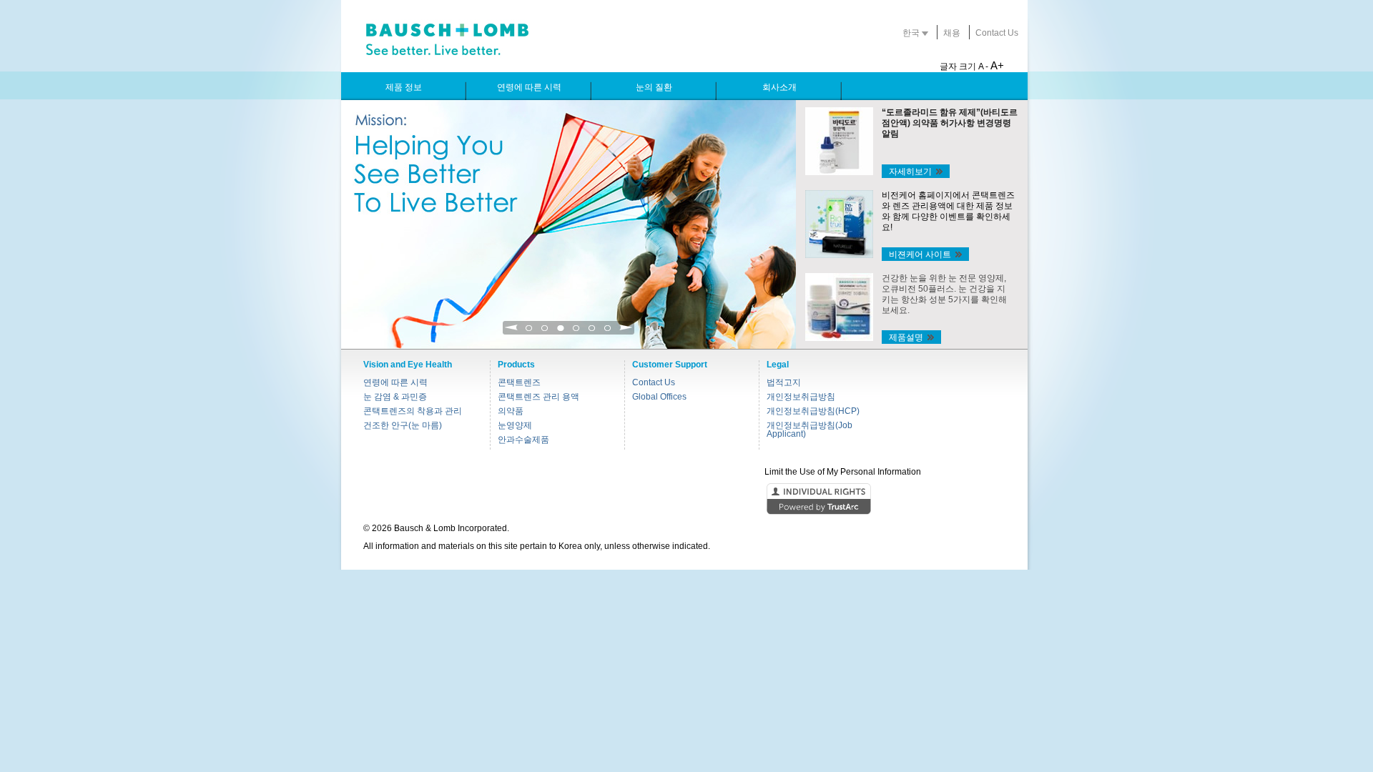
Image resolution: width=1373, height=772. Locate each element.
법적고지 (784, 382)
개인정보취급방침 (801, 397)
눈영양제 (515, 425)
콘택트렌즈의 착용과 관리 (412, 411)
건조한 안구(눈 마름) (402, 425)
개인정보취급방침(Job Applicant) (809, 429)
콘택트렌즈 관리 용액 (538, 397)
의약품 (510, 411)
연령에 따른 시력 (395, 382)
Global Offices (659, 397)
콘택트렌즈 (519, 382)
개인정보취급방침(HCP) (813, 411)
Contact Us (996, 33)
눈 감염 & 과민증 (395, 397)
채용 (951, 33)
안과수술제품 (523, 440)
